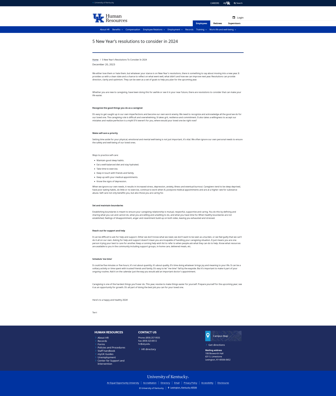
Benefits (116, 29)
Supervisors (234, 23)
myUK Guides (105, 354)
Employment (174, 29)
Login (240, 17)
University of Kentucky (104, 3)
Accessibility (207, 382)
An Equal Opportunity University (123, 382)
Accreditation (149, 382)
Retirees (217, 23)
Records (189, 29)
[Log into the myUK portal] (227, 3)
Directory (165, 382)
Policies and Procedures (111, 347)
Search (239, 3)
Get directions (216, 344)
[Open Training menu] (206, 29)
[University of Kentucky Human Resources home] (110, 18)
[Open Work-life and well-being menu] (236, 29)
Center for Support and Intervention (111, 362)
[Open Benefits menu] (123, 29)
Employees (201, 23)
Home (95, 59)
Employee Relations (152, 29)
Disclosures (223, 382)
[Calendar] (234, 17)
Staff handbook (106, 350)
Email (177, 382)
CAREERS (214, 3)
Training (200, 29)
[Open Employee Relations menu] (165, 29)
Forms (101, 344)
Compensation (133, 29)
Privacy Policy (190, 382)
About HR (104, 29)
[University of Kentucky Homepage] (168, 377)
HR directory (148, 349)
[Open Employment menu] (182, 29)
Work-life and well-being (221, 29)
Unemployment (107, 357)
